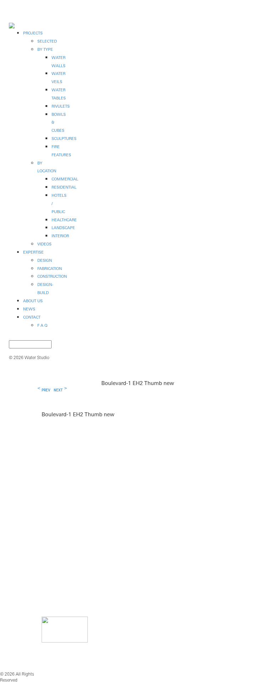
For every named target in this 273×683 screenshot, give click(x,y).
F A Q (42, 325)
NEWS (29, 309)
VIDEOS (44, 244)
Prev (46, 390)
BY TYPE (45, 49)
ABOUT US (33, 300)
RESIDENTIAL (64, 187)
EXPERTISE (33, 252)
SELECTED (47, 41)
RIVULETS (61, 106)
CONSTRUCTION (52, 276)
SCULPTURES (64, 138)
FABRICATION (49, 268)
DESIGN (44, 260)
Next (58, 390)
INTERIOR (60, 235)
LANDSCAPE (63, 227)
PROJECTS (33, 33)
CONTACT (32, 317)
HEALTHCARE (64, 219)
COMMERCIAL (65, 179)
